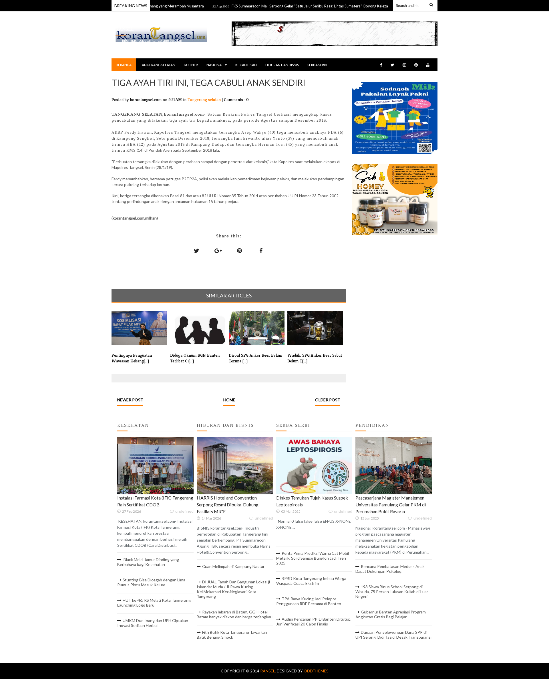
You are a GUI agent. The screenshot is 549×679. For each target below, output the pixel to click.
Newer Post (130, 399)
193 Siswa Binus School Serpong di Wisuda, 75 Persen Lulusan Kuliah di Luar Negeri (391, 591)
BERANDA (124, 65)
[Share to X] (196, 250)
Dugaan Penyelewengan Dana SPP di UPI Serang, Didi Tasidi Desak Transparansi (393, 634)
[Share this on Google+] (218, 250)
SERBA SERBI (317, 65)
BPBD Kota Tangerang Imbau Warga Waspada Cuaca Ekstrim (311, 581)
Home (229, 399)
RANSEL (125, 29)
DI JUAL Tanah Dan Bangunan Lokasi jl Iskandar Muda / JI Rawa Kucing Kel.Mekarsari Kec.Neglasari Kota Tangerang (233, 589)
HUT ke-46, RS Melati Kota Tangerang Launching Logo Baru (154, 602)
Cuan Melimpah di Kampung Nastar (233, 566)
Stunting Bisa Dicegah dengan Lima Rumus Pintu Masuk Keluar (151, 582)
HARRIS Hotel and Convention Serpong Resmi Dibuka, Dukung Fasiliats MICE (227, 504)
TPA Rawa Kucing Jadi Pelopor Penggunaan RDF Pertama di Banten (308, 601)
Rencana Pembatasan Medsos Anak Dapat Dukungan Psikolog (390, 569)
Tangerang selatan (205, 99)
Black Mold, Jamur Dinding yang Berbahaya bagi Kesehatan (148, 562)
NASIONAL (214, 65)
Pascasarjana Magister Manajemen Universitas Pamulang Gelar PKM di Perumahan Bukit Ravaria (390, 504)
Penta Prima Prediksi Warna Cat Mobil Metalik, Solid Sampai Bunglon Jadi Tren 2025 (312, 558)
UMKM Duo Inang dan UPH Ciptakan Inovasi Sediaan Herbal (152, 623)
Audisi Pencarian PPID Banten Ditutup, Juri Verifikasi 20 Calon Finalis (313, 621)
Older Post (327, 399)
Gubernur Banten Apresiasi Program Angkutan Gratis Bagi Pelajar (390, 614)
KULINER (191, 65)
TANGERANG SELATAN (157, 65)
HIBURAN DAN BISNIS (282, 65)
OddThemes (316, 670)
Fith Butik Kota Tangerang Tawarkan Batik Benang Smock (232, 634)
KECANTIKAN (246, 65)
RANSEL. (268, 670)
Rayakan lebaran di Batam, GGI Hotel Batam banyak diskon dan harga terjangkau (234, 614)
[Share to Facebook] (261, 250)
